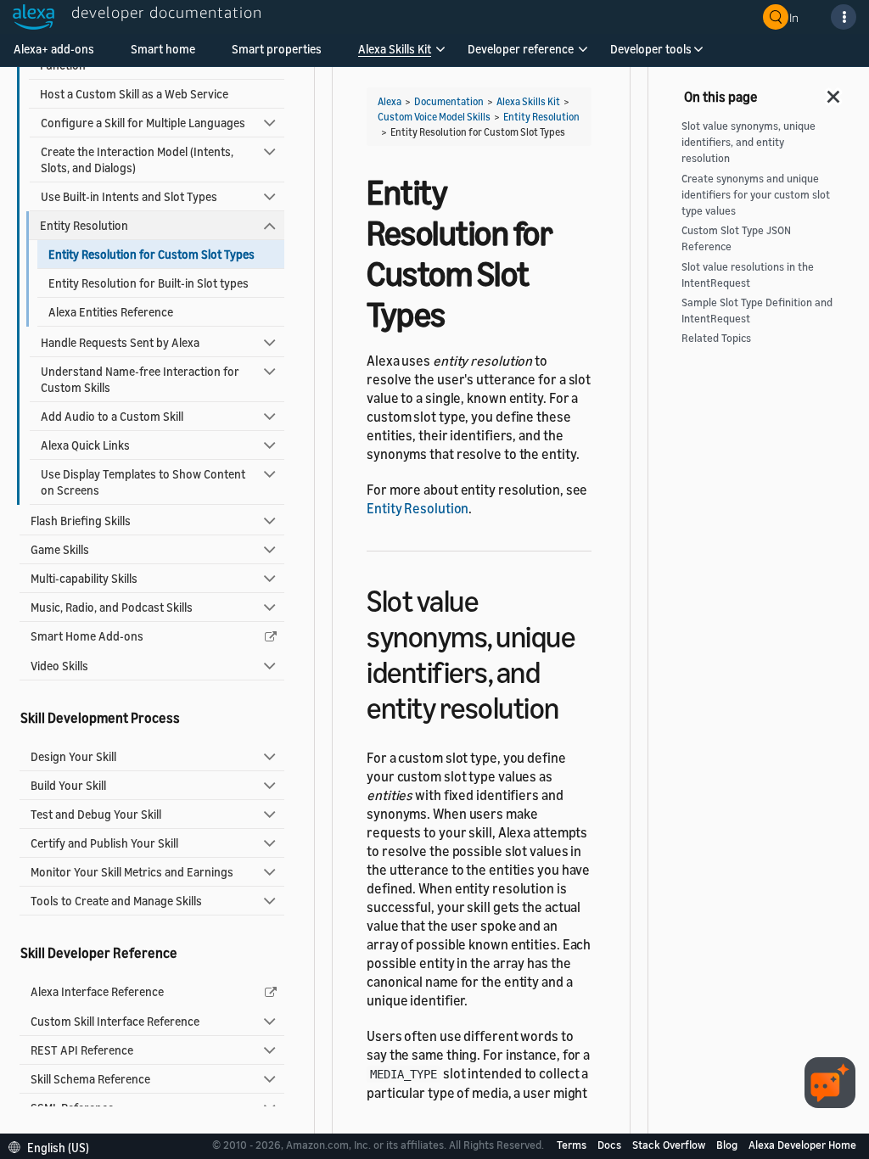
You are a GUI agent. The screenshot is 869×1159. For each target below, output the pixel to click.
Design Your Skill (73, 756)
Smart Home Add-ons (87, 636)
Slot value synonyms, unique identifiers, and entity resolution (748, 142)
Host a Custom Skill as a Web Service (134, 94)
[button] (394, 55)
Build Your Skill (68, 785)
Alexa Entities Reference (110, 312)
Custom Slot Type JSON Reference (736, 238)
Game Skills (60, 549)
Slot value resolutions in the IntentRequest (747, 274)
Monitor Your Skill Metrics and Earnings (132, 872)
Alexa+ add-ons (54, 49)
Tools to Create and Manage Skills (116, 900)
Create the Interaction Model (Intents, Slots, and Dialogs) (137, 159)
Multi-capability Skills (84, 578)
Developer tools (651, 49)
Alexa (389, 101)
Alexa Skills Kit (394, 49)
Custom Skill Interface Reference (115, 1021)
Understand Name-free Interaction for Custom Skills (140, 379)
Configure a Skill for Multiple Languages (143, 122)
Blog (728, 1144)
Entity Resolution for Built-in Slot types (148, 283)
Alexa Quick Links (85, 445)
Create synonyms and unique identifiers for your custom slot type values (755, 194)
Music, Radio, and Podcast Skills (112, 607)
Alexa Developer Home (802, 1144)
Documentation (449, 101)
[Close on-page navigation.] (834, 92)
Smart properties (277, 49)
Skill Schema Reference (90, 1079)
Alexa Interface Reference (97, 991)
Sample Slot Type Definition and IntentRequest (757, 310)
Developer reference (521, 49)
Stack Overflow (670, 1144)
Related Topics (716, 338)
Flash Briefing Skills (81, 520)
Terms (573, 1144)
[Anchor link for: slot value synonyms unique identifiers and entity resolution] (574, 705)
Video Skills (59, 665)
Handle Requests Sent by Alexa (120, 342)
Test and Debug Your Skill (96, 814)
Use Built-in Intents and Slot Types (129, 196)
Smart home (163, 49)
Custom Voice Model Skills (434, 116)
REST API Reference (82, 1050)
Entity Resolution (84, 225)
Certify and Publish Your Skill (104, 843)
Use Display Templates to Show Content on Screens (143, 482)
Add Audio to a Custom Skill (112, 416)
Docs (610, 1144)
